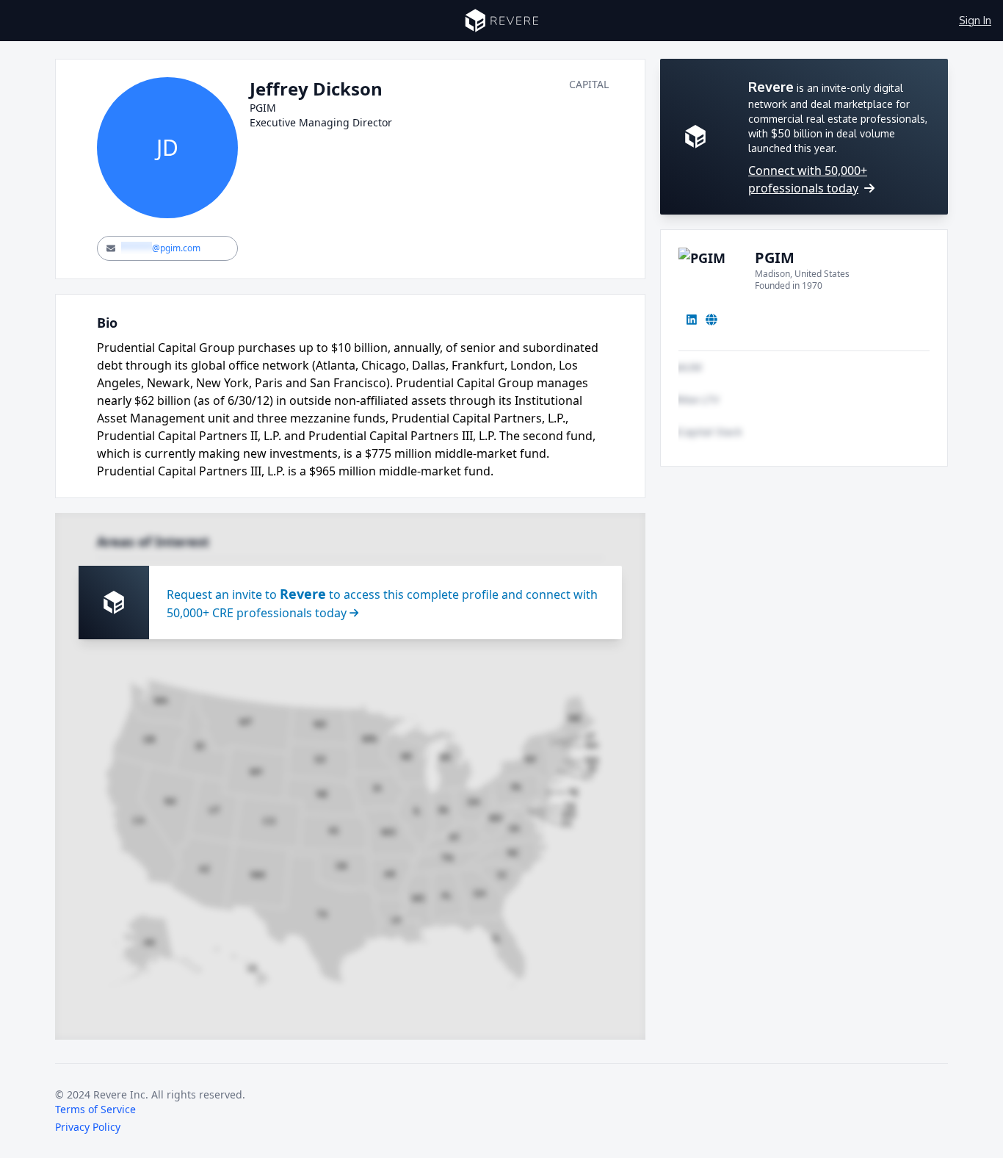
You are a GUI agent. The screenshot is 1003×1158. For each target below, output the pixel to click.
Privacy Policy (87, 1127)
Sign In (975, 20)
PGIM (774, 257)
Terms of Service (95, 1109)
